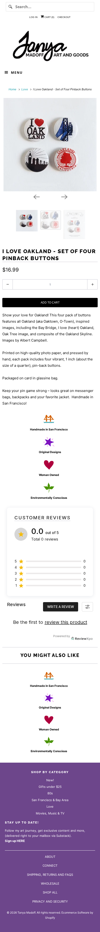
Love (50, 806)
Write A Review (60, 607)
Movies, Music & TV (50, 813)
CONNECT (50, 865)
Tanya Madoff (26, 912)
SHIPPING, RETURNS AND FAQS (50, 874)
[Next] (64, 196)
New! (50, 780)
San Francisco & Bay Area (50, 800)
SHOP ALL (50, 892)
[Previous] (36, 196)
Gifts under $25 (50, 787)
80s (50, 793)
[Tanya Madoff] (50, 45)
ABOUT (50, 857)
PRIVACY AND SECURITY (50, 901)
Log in (33, 17)
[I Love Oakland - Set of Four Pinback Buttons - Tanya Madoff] (50, 144)
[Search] (10, 6)
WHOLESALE (50, 883)
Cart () (49, 17)
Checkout (63, 17)
